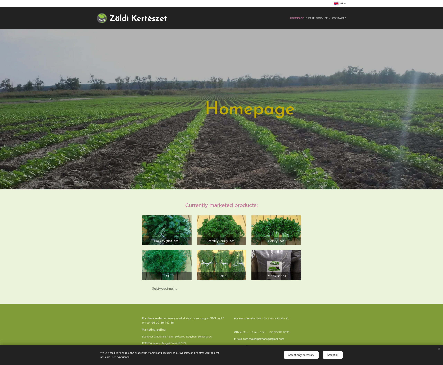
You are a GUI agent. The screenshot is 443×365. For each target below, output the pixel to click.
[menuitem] (298, 18)
